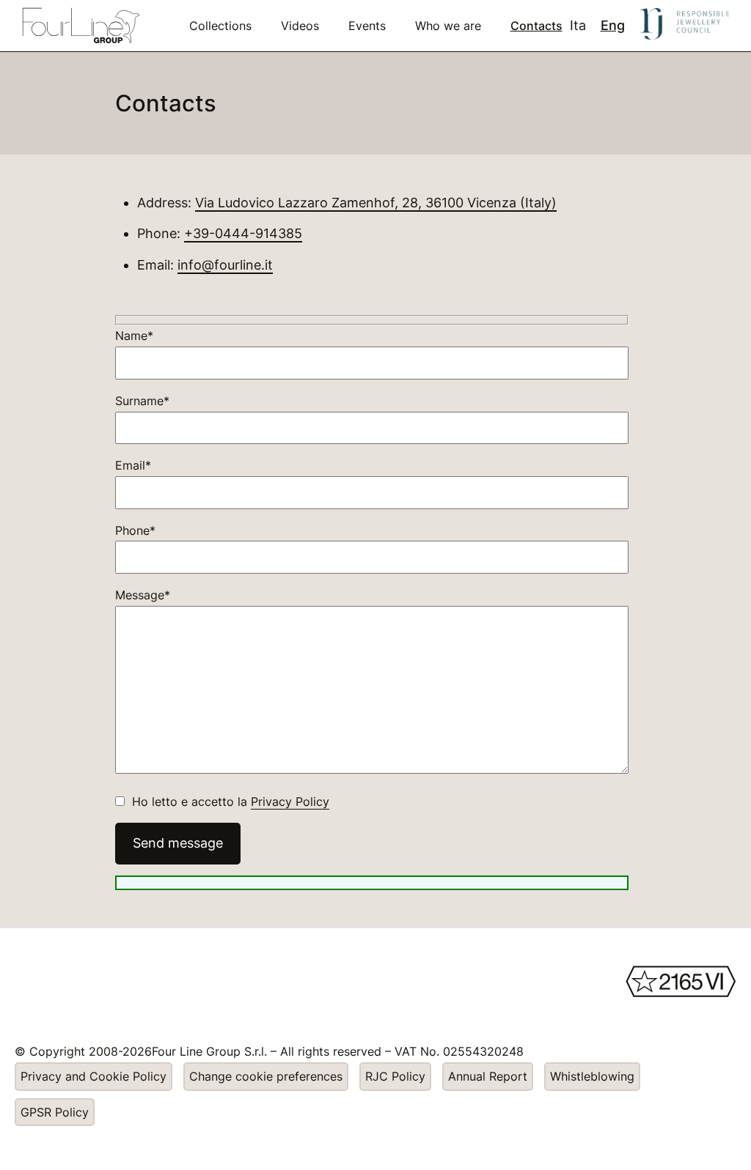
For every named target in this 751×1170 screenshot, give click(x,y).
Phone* (135, 530)
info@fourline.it (225, 265)
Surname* (142, 400)
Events (367, 25)
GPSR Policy (55, 1112)
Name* (134, 335)
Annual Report (487, 1076)
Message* (142, 595)
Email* (133, 465)
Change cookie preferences (265, 1076)
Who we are (448, 25)
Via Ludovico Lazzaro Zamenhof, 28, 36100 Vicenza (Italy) (376, 202)
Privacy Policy (290, 801)
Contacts (536, 25)
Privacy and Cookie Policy (93, 1076)
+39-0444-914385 (243, 233)
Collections (220, 25)
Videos (300, 25)
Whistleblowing (592, 1076)
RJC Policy (395, 1076)
